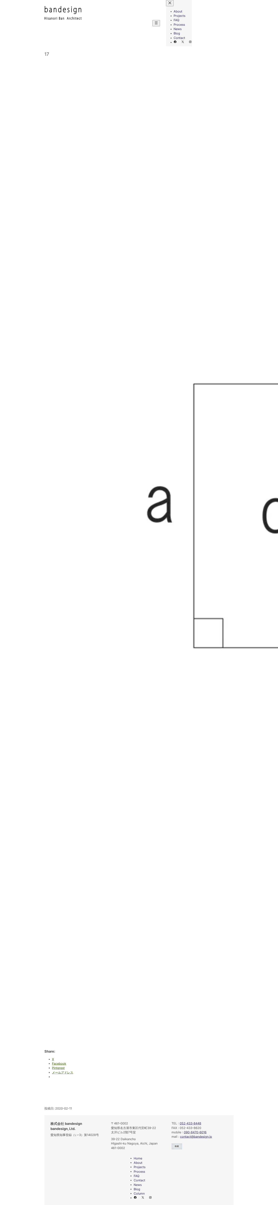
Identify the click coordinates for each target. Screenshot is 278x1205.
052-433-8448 (190, 1123)
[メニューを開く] (156, 23)
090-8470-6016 (195, 1132)
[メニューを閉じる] (170, 3)
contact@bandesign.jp (196, 1136)
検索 (177, 1146)
